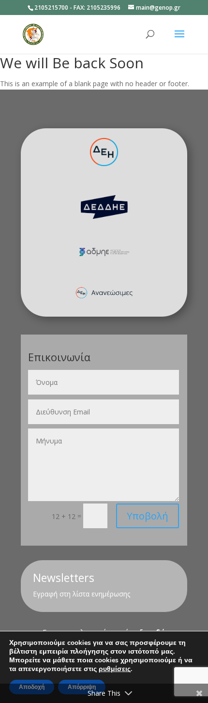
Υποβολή (147, 515)
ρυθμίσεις (115, 669)
